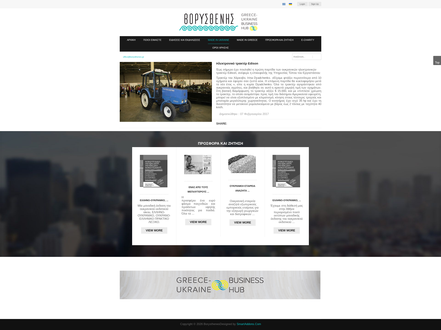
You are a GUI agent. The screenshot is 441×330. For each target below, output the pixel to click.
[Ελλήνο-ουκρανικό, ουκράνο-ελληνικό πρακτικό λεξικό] (154, 171)
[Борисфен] (220, 22)
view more (154, 230)
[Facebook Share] (232, 123)
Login (302, 4)
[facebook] (121, 324)
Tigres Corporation (201, 197)
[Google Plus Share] (240, 123)
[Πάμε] (316, 57)
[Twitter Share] (249, 123)
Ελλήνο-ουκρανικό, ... (154, 200)
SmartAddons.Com (249, 324)
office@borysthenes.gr (133, 57)
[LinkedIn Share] (257, 123)
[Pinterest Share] (265, 123)
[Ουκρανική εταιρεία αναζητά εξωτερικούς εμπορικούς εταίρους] (242, 164)
